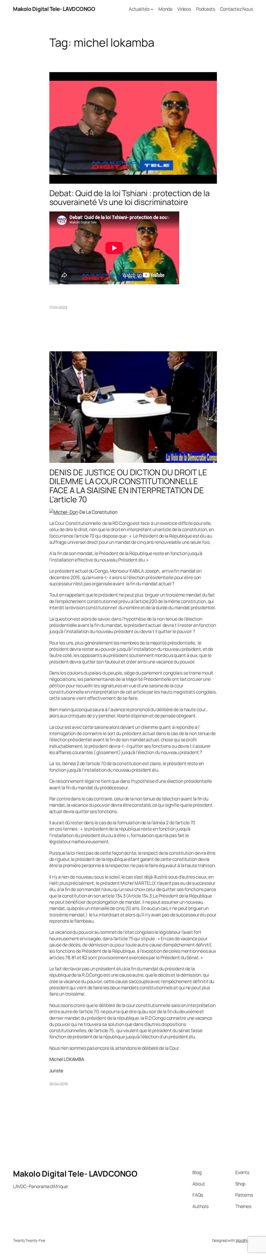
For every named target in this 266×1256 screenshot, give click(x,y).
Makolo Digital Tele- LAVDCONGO (54, 8)
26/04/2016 (58, 1083)
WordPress (244, 1240)
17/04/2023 (58, 307)
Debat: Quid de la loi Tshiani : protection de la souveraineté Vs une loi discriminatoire (129, 198)
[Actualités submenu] (152, 9)
